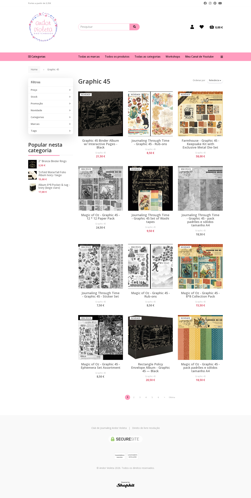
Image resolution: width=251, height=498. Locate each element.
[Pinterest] (215, 3)
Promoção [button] (37, 103)
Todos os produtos (117, 56)
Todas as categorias (148, 56)
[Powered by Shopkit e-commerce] (126, 485)
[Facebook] (205, 3)
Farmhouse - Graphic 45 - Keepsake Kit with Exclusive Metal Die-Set (200, 143)
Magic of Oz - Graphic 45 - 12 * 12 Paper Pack (100, 216)
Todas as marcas (89, 56)
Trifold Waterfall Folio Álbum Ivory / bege (52, 173)
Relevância (214, 80)
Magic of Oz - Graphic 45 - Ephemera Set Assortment (100, 366)
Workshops (173, 56)
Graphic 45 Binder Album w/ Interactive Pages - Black (100, 143)
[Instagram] (210, 3)
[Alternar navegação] (220, 56)
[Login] (192, 27)
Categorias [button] (37, 117)
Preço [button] (34, 89)
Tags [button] (34, 130)
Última (172, 397)
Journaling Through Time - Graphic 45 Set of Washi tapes (150, 218)
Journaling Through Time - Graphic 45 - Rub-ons (150, 142)
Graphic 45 (94, 81)
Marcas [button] (35, 124)
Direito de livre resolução (146, 428)
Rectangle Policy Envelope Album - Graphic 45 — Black (150, 367)
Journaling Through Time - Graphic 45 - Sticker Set (101, 294)
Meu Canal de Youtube (199, 56)
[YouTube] (220, 3)
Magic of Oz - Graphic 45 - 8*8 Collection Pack (200, 294)
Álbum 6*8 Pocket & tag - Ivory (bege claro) (54, 186)
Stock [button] (34, 96)
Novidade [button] (36, 110)
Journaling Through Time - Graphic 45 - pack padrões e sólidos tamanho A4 (200, 220)
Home (34, 69)
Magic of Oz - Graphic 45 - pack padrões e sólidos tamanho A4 (200, 367)
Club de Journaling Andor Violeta (109, 428)
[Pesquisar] (134, 27)
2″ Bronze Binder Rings (52, 161)
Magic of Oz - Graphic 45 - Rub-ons (150, 294)
